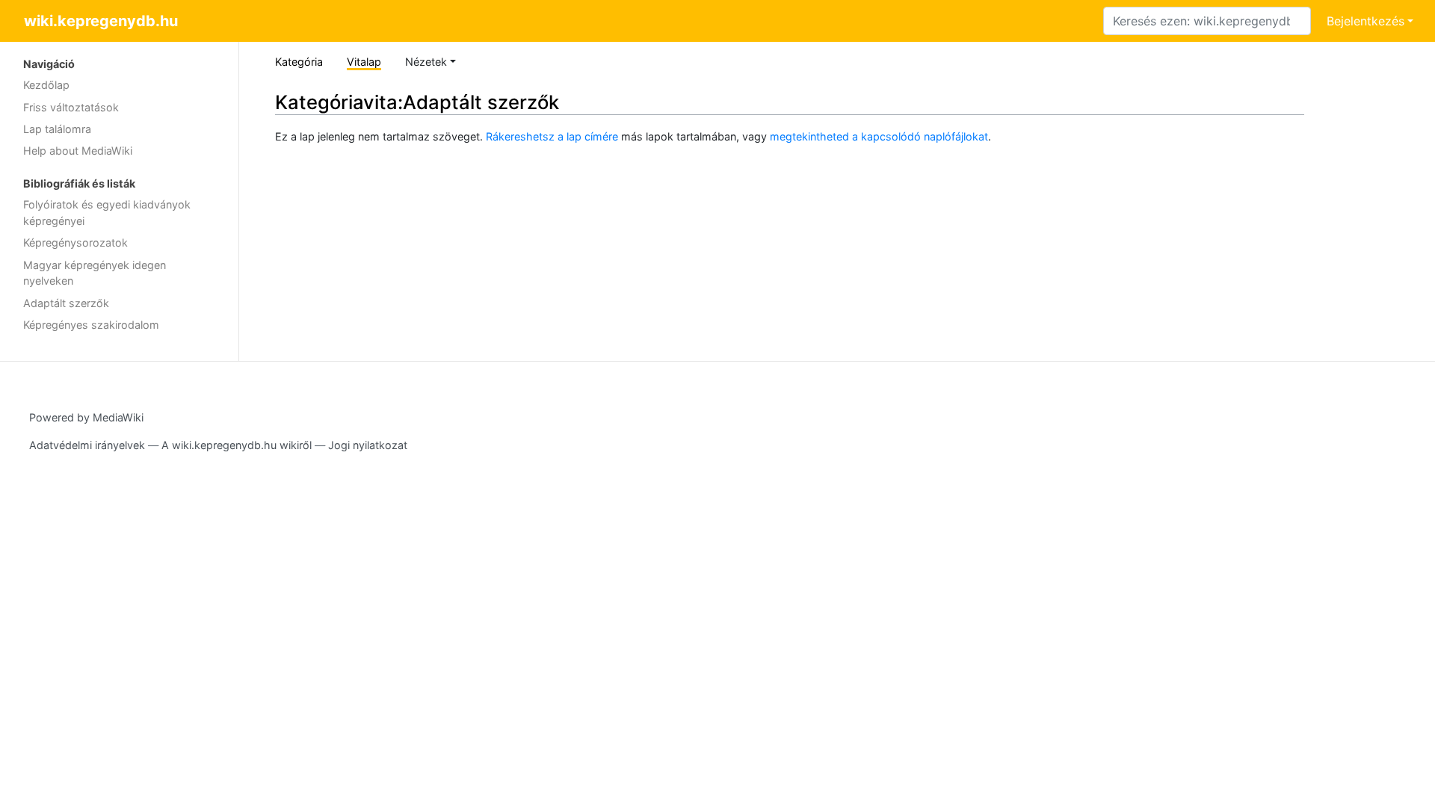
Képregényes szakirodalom (91, 324)
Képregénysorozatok (75, 242)
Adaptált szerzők (66, 303)
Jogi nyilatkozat (367, 445)
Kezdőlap (46, 84)
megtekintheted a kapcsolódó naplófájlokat (879, 136)
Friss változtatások (71, 107)
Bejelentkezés (1365, 20)
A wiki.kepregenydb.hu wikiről (236, 445)
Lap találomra (57, 129)
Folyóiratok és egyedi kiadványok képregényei (107, 212)
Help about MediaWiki (77, 150)
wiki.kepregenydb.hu (101, 21)
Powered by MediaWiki (86, 417)
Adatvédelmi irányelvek (87, 445)
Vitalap (364, 61)
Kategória (299, 61)
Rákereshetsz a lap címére (552, 136)
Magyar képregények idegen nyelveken (94, 273)
